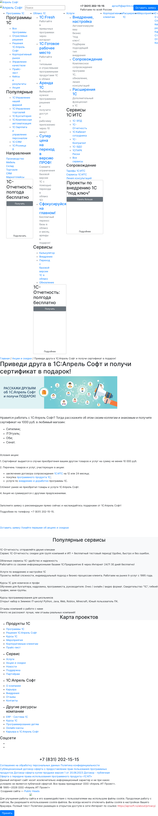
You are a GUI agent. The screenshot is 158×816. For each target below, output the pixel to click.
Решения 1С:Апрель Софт (21, 632)
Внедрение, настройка (83, 19)
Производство (15, 158)
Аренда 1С (46, 85)
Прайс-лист (13, 647)
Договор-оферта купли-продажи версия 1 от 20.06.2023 (48, 772)
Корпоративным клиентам (22, 643)
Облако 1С (39, 13)
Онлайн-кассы (15, 727)
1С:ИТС (58, 473)
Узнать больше (85, 199)
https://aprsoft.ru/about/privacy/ (136, 805)
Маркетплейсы (15, 177)
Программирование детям (22, 724)
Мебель (10, 162)
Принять (7, 813)
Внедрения (12, 693)
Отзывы (11, 696)
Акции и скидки (22, 358)
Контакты (12, 700)
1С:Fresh (47, 17)
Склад (10, 166)
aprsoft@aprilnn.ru (122, 5)
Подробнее (50, 351)
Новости (11, 666)
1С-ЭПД (77, 120)
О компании (13, 685)
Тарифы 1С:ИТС (75, 170)
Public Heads (32, 791)
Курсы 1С (11, 636)
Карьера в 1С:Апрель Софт (22, 731)
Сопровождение (87, 59)
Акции (16, 87)
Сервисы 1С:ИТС (76, 174)
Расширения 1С (84, 91)
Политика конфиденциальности (80, 765)
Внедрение (45, 256)
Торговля (11, 169)
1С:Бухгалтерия (21, 116)
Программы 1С (15, 13)
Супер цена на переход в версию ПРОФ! (46, 149)
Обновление (46, 282)
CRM (9, 173)
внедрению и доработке (33, 480)
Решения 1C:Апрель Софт (18, 47)
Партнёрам (13, 673)
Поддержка (13, 670)
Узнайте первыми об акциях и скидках (45, 527)
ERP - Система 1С (17, 716)
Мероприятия (146, 13)
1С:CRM (16, 141)
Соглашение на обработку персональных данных (30, 765)
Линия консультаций (79, 178)
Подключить (19, 235)
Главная (5, 358)
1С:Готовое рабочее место (49, 48)
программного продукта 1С (34, 477)
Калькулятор (47, 252)
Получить (20, 203)
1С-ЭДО (77, 146)
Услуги (70, 13)
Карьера (11, 689)
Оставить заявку (145, 7)
